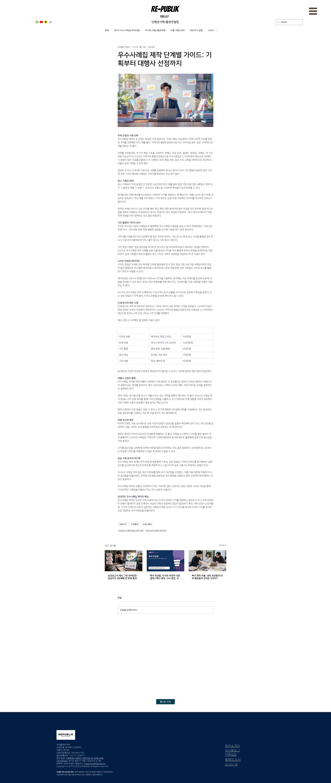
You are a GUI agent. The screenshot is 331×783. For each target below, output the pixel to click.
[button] (313, 11)
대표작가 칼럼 (196, 30)
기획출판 (134, 524)
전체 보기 (222, 545)
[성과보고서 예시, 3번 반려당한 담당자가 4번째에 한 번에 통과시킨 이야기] (123, 560)
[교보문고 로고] (50, 22)
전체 (107, 30)
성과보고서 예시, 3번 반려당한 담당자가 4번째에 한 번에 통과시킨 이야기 (123, 577)
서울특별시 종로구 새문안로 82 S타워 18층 (84, 758)
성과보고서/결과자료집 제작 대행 (130, 531)
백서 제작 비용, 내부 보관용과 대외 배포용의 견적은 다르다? (207, 577)
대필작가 (123, 524)
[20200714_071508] (37, 22)
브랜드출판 (147, 524)
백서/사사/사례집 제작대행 (127, 30)
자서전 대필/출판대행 (155, 30)
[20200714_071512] (46, 22)
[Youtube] (41, 22)
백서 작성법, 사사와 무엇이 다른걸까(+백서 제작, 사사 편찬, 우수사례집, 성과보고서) (165, 577)
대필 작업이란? (178, 30)
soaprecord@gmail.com (95, 763)
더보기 (211, 30)
